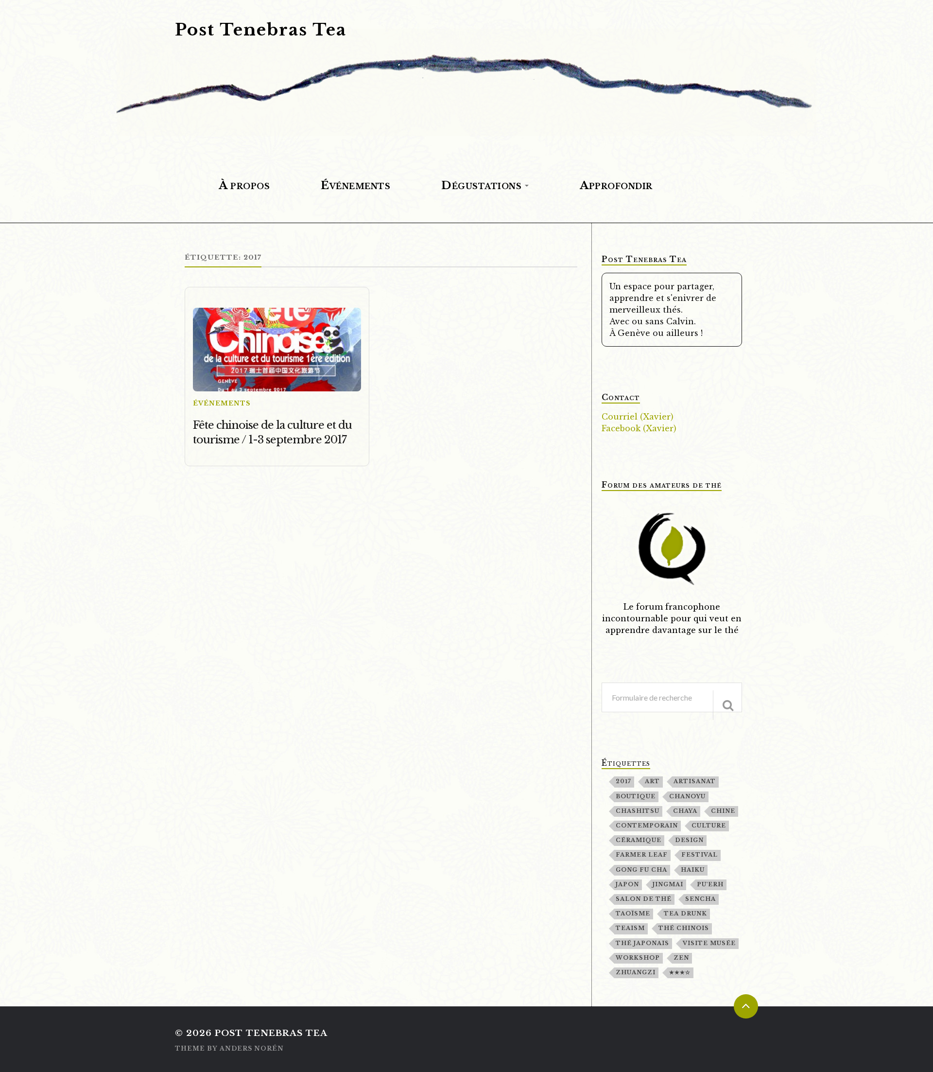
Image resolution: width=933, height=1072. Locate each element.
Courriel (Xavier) (638, 417)
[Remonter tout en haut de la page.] (746, 1006)
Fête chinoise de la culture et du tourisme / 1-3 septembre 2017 (272, 432)
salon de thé (644, 899)
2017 (623, 781)
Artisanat (695, 781)
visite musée (709, 943)
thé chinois (683, 928)
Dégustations (481, 185)
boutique (636, 796)
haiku (693, 869)
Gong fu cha (641, 869)
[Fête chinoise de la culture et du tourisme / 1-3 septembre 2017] (277, 350)
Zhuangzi (636, 972)
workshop (638, 957)
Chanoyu (687, 796)
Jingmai (668, 884)
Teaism (630, 928)
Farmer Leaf (642, 854)
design (689, 840)
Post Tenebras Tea (260, 29)
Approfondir (616, 185)
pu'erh (710, 884)
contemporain (647, 825)
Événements (355, 185)
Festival (699, 854)
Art (652, 781)
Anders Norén (252, 1048)
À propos (244, 185)
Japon (627, 884)
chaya (685, 811)
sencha (700, 899)
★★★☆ (680, 972)
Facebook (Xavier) (639, 428)
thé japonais (642, 943)
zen (681, 957)
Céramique (638, 840)
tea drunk (685, 913)
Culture (708, 825)
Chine (723, 811)
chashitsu (637, 811)
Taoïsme (633, 913)
